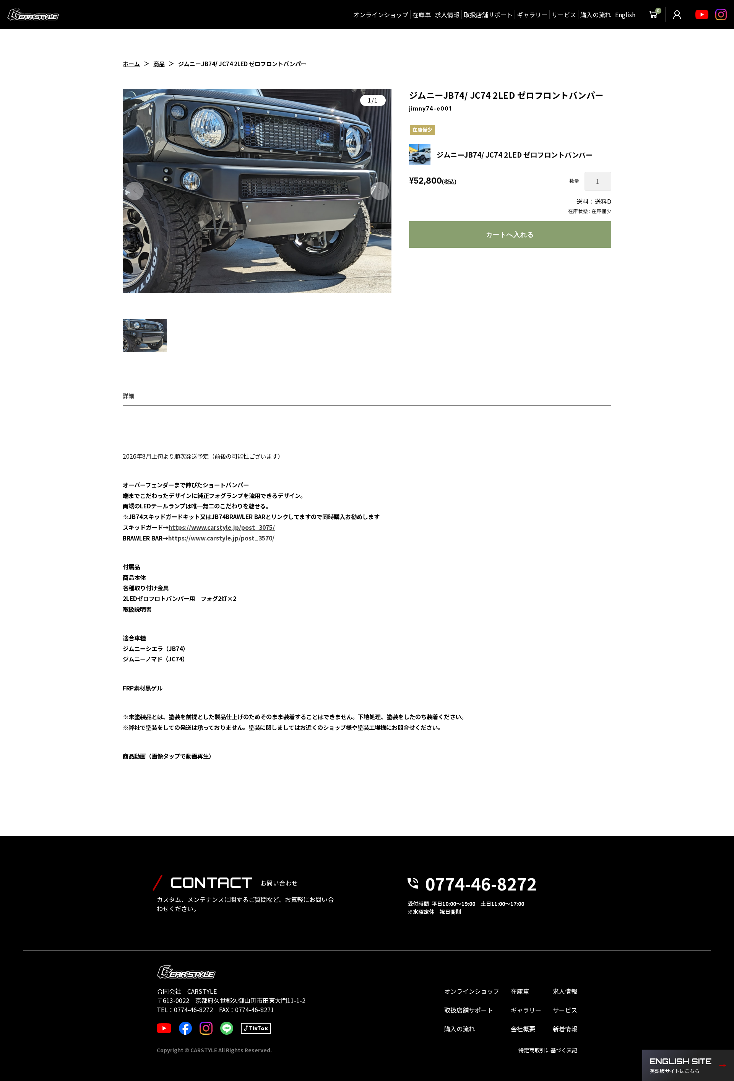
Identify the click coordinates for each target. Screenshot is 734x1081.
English (625, 14)
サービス (564, 14)
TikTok (258, 1028)
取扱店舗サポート (488, 14)
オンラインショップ (380, 14)
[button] (134, 191)
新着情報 (565, 1028)
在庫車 (421, 14)
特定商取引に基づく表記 (547, 1050)
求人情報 (447, 14)
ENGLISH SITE (680, 1065)
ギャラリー (532, 14)
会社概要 (523, 1028)
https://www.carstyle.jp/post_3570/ (221, 538)
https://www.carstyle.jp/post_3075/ (222, 527)
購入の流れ (595, 14)
